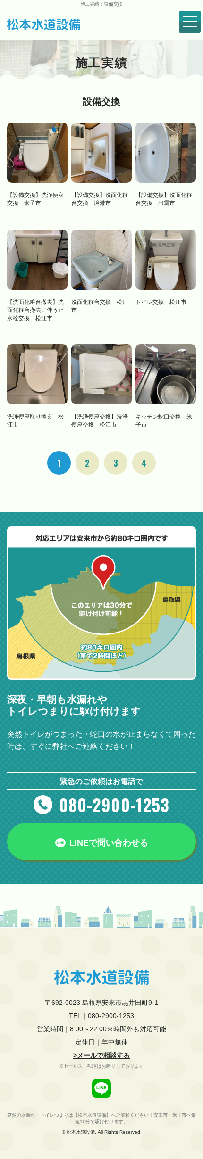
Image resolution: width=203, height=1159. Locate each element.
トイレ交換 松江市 (160, 302)
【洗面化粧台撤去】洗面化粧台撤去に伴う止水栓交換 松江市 (35, 310)
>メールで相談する (101, 1055)
